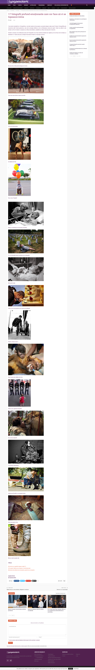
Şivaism (26, 5)
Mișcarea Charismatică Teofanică (54, 657)
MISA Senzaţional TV (38, 654)
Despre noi (78, 654)
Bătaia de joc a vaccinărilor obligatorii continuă (17, 589)
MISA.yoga (36, 661)
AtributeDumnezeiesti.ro (38, 655)
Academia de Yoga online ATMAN (54, 659)
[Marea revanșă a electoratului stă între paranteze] (17, 601)
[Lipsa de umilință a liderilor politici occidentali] (37, 601)
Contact (63, 655)
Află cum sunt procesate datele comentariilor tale (37, 646)
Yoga (14, 5)
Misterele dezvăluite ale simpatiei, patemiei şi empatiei (21, 570)
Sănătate (49, 5)
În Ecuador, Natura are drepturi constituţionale (19, 568)
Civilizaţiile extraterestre (61, 5)
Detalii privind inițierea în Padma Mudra (77, 15)
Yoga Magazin (50, 654)
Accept (70, 668)
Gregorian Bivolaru (51, 655)
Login (77, 655)
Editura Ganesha (51, 660)
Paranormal (42, 5)
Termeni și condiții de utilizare (67, 654)
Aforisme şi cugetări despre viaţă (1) (17, 566)
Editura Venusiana (51, 662)
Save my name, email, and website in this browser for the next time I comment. (24, 640)
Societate (10, 607)
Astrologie (33, 5)
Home (9, 5)
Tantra (20, 5)
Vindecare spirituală (38, 659)
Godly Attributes (40, 657)
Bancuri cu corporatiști (62, 589)
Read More (76, 668)
